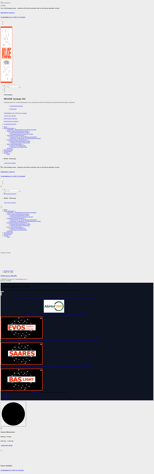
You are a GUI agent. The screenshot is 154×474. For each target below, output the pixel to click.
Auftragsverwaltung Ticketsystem (20, 142)
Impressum (13, 109)
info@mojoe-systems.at (8, 12)
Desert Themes (36, 392)
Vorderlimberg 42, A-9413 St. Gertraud (13, 17)
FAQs (5, 398)
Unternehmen (8, 151)
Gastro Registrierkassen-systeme (19, 132)
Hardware (10, 148)
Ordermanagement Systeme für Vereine (21, 134)
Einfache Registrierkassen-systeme (20, 141)
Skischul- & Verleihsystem (18, 145)
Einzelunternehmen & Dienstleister (17, 139)
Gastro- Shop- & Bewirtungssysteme (17, 131)
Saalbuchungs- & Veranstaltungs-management (23, 137)
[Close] (1, 427)
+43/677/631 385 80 (10, 116)
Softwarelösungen (9, 128)
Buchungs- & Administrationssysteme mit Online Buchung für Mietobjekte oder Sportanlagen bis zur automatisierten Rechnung (54, 366)
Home (5, 126)
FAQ (8, 154)
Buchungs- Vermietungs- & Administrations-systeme (25, 138)
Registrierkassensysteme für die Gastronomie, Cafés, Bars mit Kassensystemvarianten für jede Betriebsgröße (54, 314)
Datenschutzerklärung (16, 106)
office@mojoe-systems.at (11, 121)
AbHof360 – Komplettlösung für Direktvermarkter (21, 129)
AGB (5, 399)
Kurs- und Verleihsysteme (14, 144)
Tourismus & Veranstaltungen (15, 135)
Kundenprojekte (8, 150)
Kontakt (6, 152)
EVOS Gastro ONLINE (9, 276)
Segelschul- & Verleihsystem (18, 147)
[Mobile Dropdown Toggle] (15, 128)
